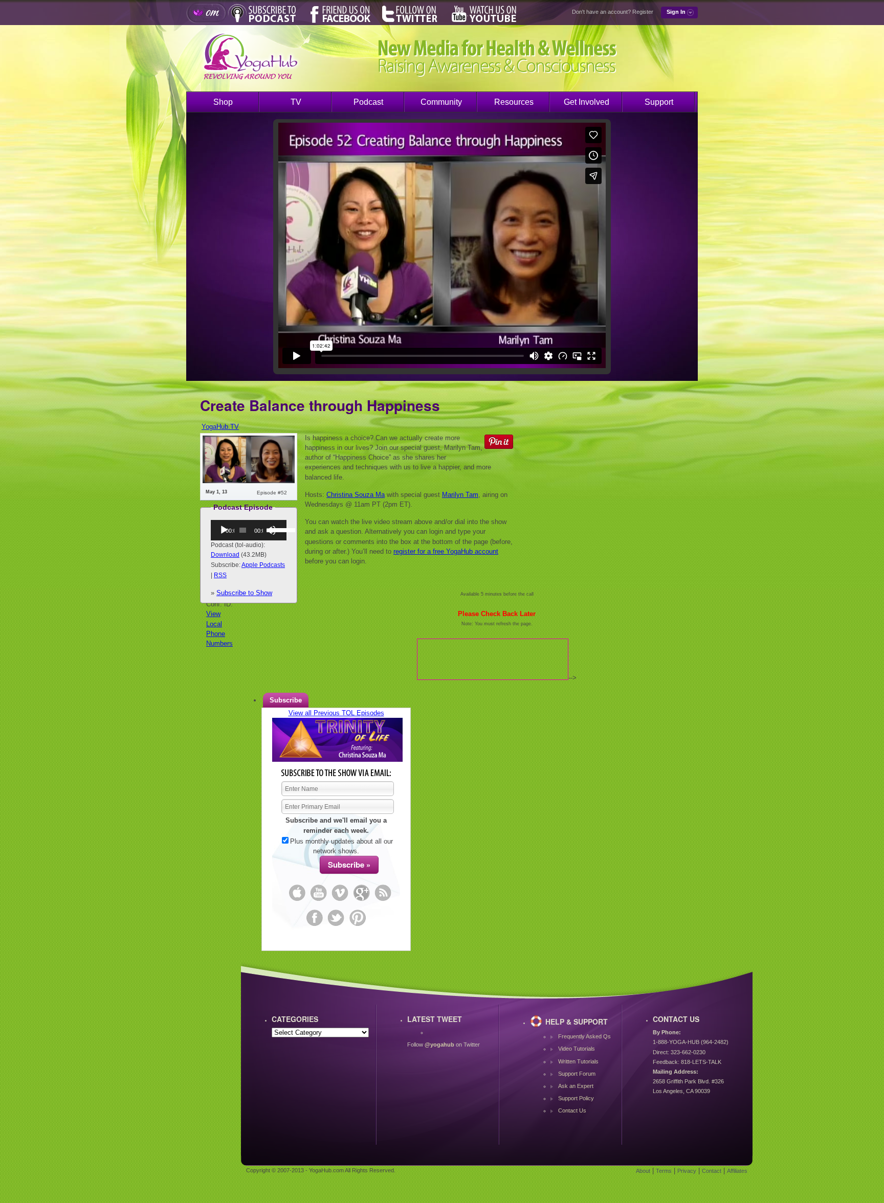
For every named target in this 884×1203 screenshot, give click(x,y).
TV (296, 102)
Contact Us (572, 1110)
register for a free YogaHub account (445, 551)
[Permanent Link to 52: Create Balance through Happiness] (249, 481)
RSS (220, 575)
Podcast (368, 102)
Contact (711, 1171)
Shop (223, 102)
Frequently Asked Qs (584, 1036)
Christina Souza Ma (355, 494)
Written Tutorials (578, 1061)
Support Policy (576, 1098)
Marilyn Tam (460, 494)
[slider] (275, 529)
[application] (248, 530)
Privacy (686, 1171)
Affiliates (737, 1171)
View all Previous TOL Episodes (336, 713)
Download (225, 555)
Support (659, 102)
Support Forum (576, 1074)
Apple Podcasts (263, 565)
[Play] (224, 530)
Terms (664, 1171)
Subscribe (286, 700)
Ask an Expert (575, 1086)
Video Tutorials (576, 1049)
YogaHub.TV (220, 426)
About (643, 1171)
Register (642, 12)
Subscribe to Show (244, 593)
